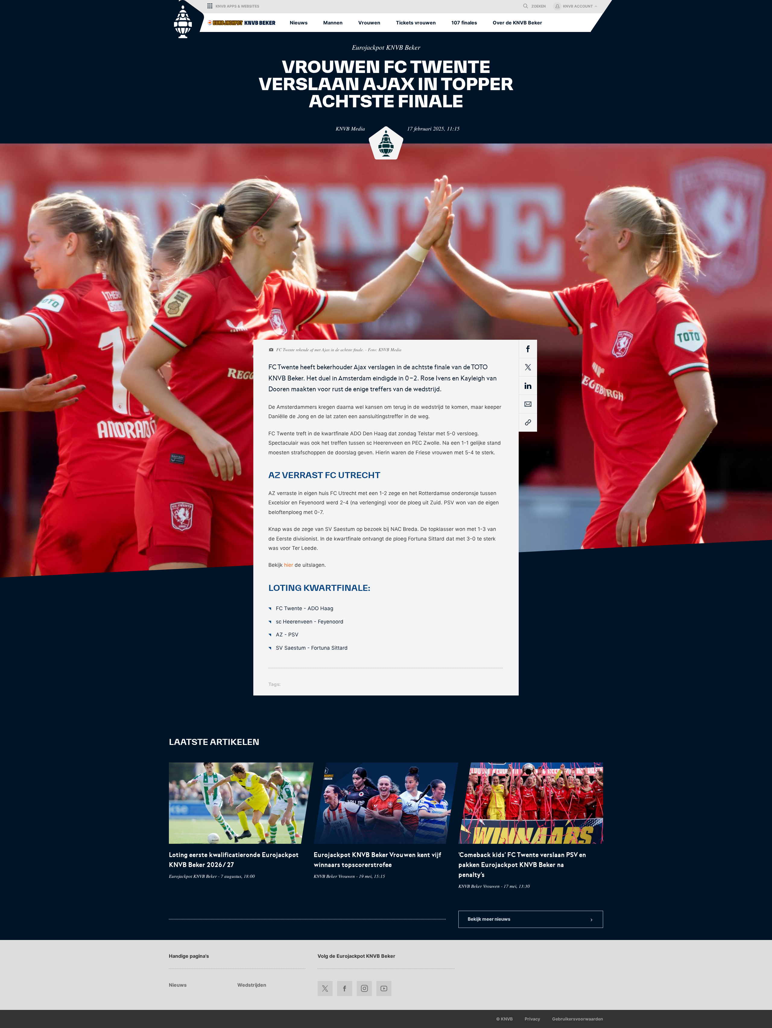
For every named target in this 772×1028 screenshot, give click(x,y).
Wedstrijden (251, 985)
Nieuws (178, 985)
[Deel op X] (528, 367)
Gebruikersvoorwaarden (577, 1018)
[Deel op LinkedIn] (528, 386)
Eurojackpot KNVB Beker (386, 47)
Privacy (532, 1018)
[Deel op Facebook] (528, 350)
